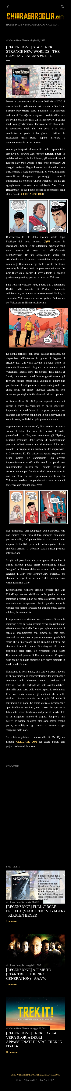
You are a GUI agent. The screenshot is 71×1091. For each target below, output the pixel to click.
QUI (47, 241)
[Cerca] (62, 6)
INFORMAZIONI (35, 24)
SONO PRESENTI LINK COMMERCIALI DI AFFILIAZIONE (35, 1075)
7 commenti (11, 921)
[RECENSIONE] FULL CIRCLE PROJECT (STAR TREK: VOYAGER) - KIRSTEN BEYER (35, 911)
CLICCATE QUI (27, 741)
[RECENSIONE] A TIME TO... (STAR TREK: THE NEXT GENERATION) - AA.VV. (30, 974)
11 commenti (12, 1052)
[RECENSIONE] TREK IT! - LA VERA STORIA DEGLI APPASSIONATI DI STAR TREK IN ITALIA (34, 1039)
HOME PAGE (14, 24)
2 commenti (11, 984)
